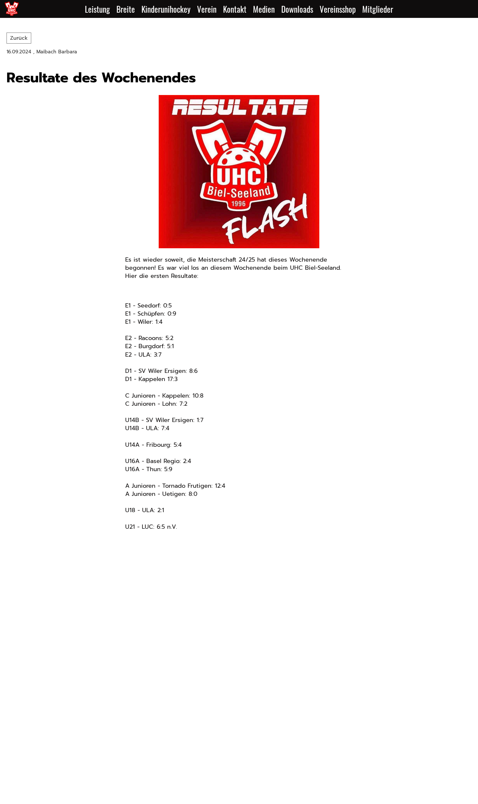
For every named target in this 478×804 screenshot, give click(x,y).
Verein (207, 9)
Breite (125, 9)
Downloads (297, 9)
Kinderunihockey (166, 9)
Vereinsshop (338, 9)
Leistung (97, 9)
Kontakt (234, 9)
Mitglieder (377, 9)
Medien (264, 9)
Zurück (19, 38)
